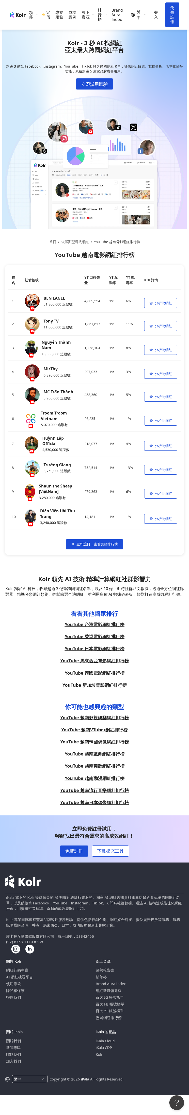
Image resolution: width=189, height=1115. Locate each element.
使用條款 (13, 983)
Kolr (99, 1054)
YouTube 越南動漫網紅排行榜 (95, 778)
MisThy (51, 369)
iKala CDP (104, 1047)
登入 (156, 14)
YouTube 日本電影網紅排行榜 (95, 648)
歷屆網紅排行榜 (109, 1017)
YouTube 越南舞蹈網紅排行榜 (95, 766)
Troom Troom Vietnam (54, 415)
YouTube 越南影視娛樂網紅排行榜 (94, 717)
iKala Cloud (105, 1040)
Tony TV (51, 321)
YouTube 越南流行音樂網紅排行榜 (94, 790)
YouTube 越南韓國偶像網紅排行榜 (94, 742)
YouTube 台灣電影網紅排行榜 (95, 624)
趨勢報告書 (105, 970)
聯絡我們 (13, 997)
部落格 (101, 976)
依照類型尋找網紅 (75, 241)
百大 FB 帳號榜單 (110, 1004)
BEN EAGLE (54, 298)
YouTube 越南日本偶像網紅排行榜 (94, 802)
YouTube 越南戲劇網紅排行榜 (95, 754)
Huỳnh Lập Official (53, 440)
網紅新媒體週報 (109, 990)
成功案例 (72, 14)
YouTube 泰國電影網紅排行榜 (95, 673)
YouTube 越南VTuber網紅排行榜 (94, 730)
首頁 (52, 241)
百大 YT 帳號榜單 (110, 1010)
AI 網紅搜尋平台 (19, 976)
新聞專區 (13, 1047)
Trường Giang (57, 465)
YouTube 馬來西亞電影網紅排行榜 (94, 661)
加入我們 (13, 1061)
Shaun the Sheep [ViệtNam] (55, 488)
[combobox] (27, 1079)
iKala (85, 1079)
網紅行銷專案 (17, 970)
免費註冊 (172, 14)
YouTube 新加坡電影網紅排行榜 (95, 685)
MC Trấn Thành (58, 392)
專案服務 (59, 14)
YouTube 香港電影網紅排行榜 (95, 636)
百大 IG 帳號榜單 (110, 997)
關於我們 (13, 1040)
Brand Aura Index (117, 15)
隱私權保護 (15, 990)
